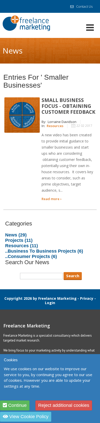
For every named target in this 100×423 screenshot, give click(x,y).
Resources (55, 125)
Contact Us (84, 6)
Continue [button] (17, 405)
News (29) (16, 235)
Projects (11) (19, 240)
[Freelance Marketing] (26, 24)
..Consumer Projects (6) (31, 256)
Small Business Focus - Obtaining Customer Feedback (68, 106)
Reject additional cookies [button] (63, 405)
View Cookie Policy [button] (28, 416)
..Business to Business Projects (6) (44, 251)
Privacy (86, 298)
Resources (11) (21, 245)
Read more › (51, 199)
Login (50, 302)
